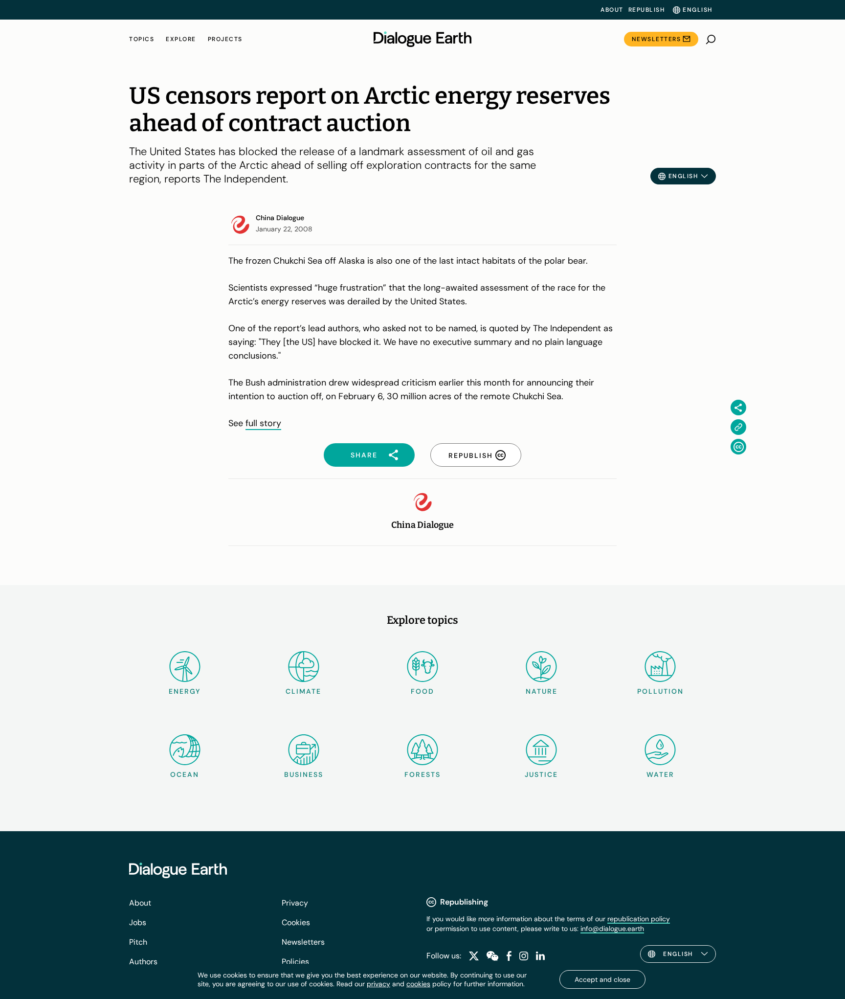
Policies (295, 961)
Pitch (138, 942)
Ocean (184, 774)
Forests (422, 774)
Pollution (660, 691)
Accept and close (602, 979)
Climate (303, 691)
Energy (185, 691)
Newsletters (656, 39)
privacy (378, 983)
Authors (143, 961)
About (611, 9)
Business (303, 774)
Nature (541, 691)
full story (263, 423)
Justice (541, 774)
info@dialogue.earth (612, 928)
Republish (646, 9)
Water (660, 774)
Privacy (295, 903)
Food (422, 691)
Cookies (296, 922)
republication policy (638, 918)
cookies (418, 983)
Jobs (137, 922)
